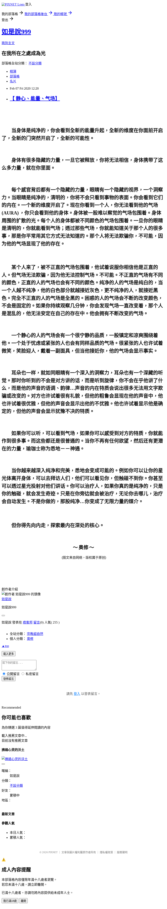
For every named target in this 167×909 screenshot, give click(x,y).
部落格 (15, 76)
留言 (36, 622)
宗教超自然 (35, 634)
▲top (5, 646)
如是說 (6, 599)
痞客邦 (28, 622)
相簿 (13, 71)
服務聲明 (122, 852)
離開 (23, 900)
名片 (13, 81)
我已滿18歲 (10, 900)
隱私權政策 (106, 852)
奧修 (30, 638)
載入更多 (8, 653)
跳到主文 (8, 43)
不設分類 (35, 63)
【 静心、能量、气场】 (35, 98)
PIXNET (53, 852)
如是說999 (16, 31)
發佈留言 (8, 678)
